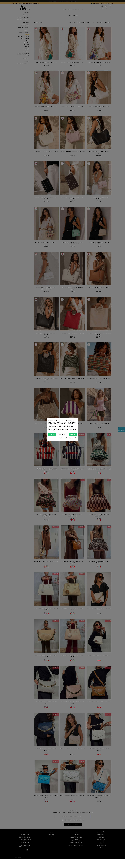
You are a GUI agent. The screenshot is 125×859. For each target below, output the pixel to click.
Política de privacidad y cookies (68, 438)
